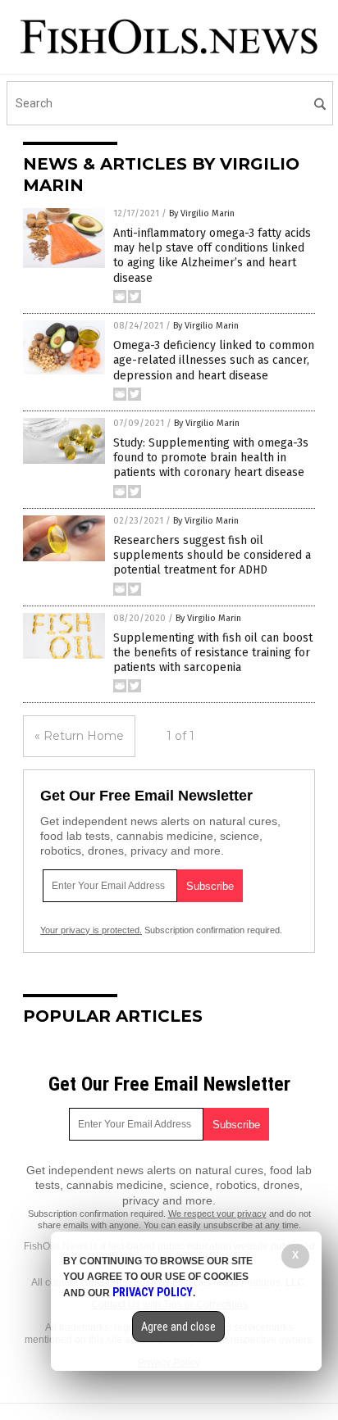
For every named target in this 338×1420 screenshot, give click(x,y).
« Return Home (79, 735)
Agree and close (178, 1326)
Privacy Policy (152, 1292)
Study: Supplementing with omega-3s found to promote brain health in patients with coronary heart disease (210, 457)
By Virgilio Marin (202, 213)
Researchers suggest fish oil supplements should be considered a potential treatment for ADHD (212, 555)
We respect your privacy (217, 1213)
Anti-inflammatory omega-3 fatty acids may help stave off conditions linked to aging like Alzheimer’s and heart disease (212, 255)
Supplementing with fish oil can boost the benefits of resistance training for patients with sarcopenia (213, 652)
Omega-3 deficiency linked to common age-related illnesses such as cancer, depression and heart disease (213, 360)
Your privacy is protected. (91, 930)
